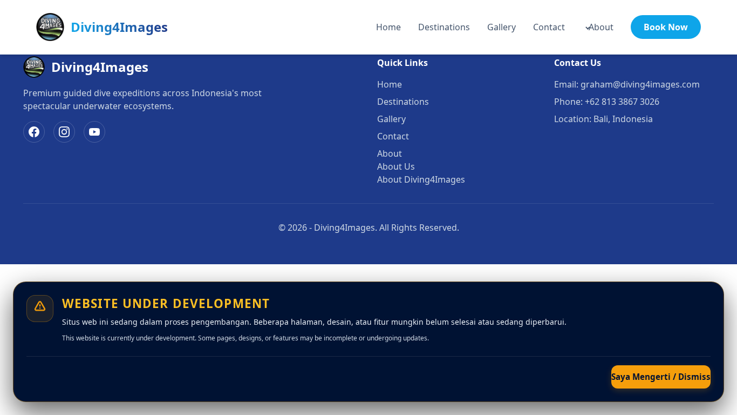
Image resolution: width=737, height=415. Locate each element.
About (601, 27)
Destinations (444, 27)
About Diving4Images (421, 179)
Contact (549, 27)
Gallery (501, 27)
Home (388, 27)
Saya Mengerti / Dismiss (661, 376)
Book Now (666, 27)
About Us (396, 166)
